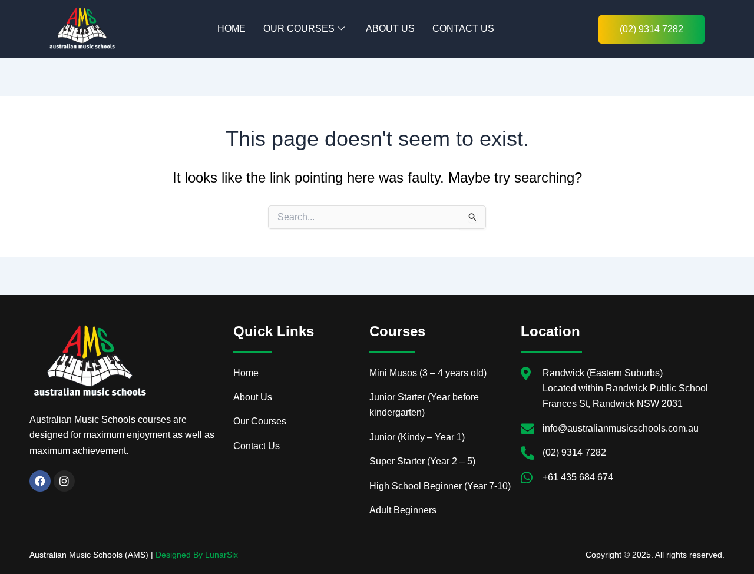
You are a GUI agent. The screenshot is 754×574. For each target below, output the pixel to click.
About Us (390, 29)
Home (231, 29)
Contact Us (463, 29)
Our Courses (299, 29)
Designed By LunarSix (197, 554)
